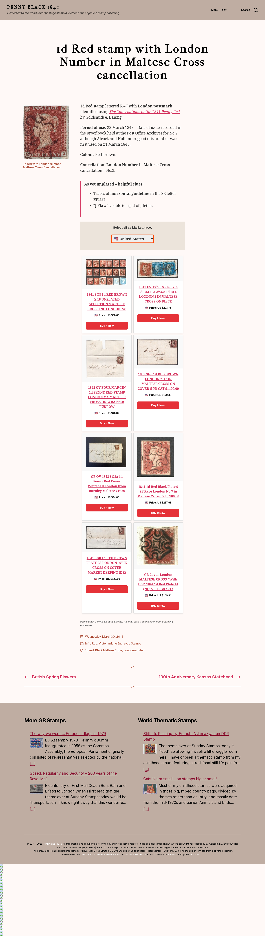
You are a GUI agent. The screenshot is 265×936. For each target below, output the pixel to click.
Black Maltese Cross (108, 650)
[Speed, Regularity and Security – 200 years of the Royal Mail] (36, 789)
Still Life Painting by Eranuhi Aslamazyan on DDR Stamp (186, 736)
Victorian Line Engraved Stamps (120, 643)
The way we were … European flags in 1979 (68, 733)
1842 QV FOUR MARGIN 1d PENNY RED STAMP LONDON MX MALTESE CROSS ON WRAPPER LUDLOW (107, 397)
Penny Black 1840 (33, 7)
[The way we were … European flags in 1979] (36, 743)
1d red (89, 650)
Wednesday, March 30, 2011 (104, 636)
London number (134, 650)
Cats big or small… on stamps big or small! (180, 779)
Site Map (172, 854)
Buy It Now (107, 325)
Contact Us (197, 854)
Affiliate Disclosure (136, 854)
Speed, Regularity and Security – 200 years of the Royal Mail (73, 776)
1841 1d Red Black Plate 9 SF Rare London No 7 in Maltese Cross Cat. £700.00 (158, 491)
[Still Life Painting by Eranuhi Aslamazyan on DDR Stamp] (150, 749)
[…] (32, 763)
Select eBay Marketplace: (132, 227)
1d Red (92, 643)
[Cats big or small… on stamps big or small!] (150, 789)
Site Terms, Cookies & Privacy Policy (101, 854)
